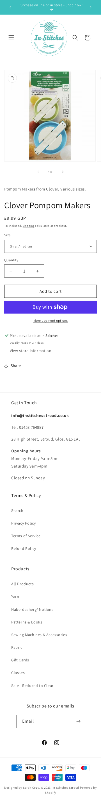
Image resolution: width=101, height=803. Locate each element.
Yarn (15, 596)
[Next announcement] (90, 7)
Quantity (11, 260)
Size (7, 235)
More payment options (50, 320)
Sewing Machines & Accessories (39, 634)
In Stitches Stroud (65, 788)
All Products (22, 583)
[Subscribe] (78, 721)
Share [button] (16, 365)
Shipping (29, 226)
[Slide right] (63, 172)
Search (17, 510)
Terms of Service (26, 535)
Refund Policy (23, 548)
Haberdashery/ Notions (32, 609)
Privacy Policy (23, 523)
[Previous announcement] (10, 7)
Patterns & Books (26, 622)
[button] (11, 37)
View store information (30, 350)
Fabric (16, 647)
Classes (18, 672)
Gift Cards (20, 660)
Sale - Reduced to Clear (32, 685)
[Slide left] (38, 172)
